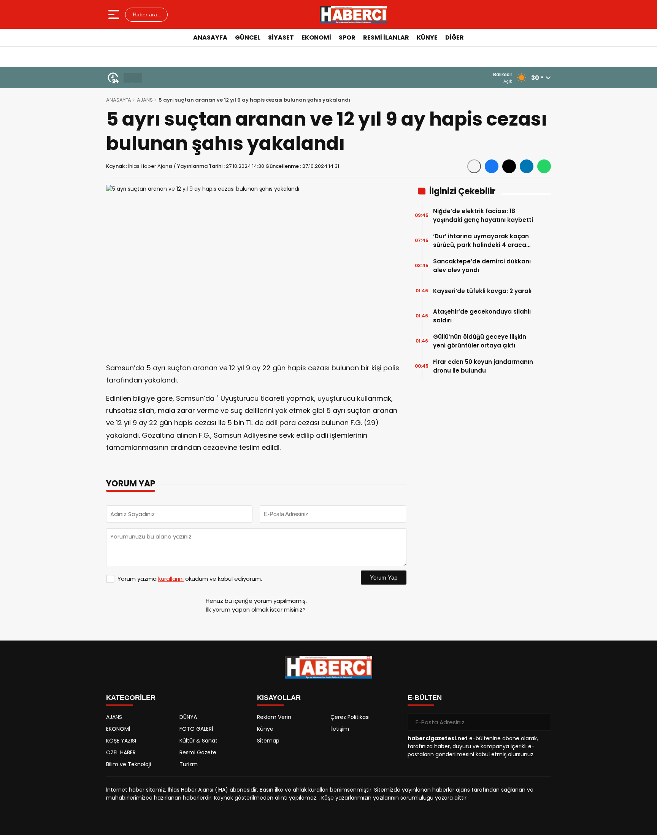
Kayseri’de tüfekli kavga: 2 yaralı (482, 291)
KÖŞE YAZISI (121, 740)
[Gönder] (542, 722)
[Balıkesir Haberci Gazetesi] (353, 14)
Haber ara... (146, 14)
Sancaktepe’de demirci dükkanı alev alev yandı (482, 265)
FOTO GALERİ (196, 729)
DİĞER (454, 37)
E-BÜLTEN (425, 697)
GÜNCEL (247, 37)
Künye (265, 729)
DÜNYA (188, 717)
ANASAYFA (210, 37)
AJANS (145, 100)
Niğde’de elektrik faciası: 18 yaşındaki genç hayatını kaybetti (483, 215)
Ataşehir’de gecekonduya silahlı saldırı (482, 316)
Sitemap (268, 740)
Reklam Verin (274, 717)
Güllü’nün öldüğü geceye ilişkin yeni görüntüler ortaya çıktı (479, 341)
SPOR (347, 37)
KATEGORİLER (131, 697)
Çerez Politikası (350, 717)
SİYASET (281, 37)
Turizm (188, 764)
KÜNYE (427, 37)
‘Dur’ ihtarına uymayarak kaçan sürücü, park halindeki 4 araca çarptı (481, 240)
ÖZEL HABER (121, 752)
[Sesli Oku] (474, 166)
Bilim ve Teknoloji (128, 764)
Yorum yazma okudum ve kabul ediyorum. (189, 579)
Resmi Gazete (197, 752)
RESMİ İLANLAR (386, 37)
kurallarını (171, 579)
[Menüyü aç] (114, 14)
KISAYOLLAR (279, 697)
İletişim (339, 729)
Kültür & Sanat (198, 740)
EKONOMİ (316, 37)
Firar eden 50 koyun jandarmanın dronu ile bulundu (483, 366)
